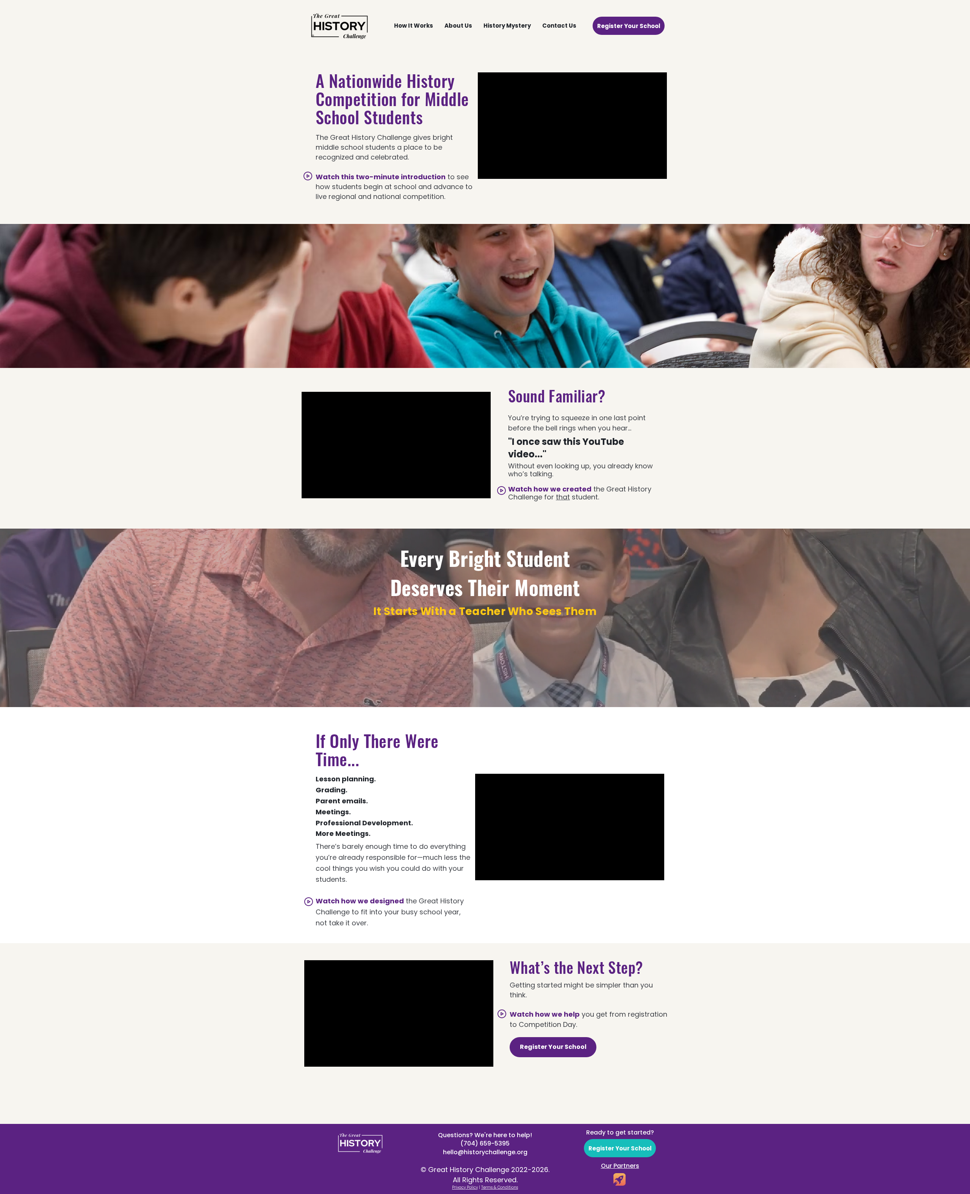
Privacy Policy (465, 1187)
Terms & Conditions (499, 1187)
